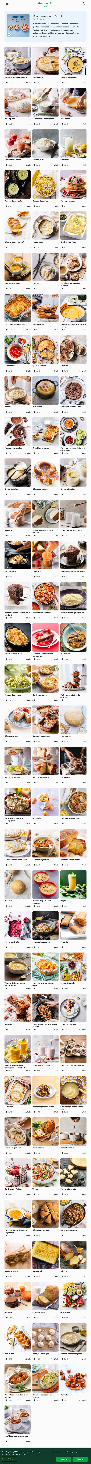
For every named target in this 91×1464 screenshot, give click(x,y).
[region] (45, 1456)
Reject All (80, 1459)
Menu (7, 6)
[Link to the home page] (45, 4)
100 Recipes (38, 19)
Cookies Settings (8, 1459)
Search (84, 6)
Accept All (63, 1459)
